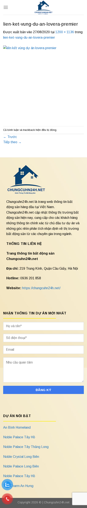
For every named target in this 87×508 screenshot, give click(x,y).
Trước (10, 137)
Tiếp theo (12, 142)
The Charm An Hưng (18, 486)
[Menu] (5, 7)
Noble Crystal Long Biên (21, 456)
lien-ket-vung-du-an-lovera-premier (29, 37)
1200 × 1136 (64, 32)
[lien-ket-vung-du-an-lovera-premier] (43, 83)
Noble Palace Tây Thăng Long (26, 447)
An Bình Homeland (17, 427)
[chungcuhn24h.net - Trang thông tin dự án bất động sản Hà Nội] (43, 7)
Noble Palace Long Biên (21, 466)
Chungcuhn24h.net (56, 502)
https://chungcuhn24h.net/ (41, 288)
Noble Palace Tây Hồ (19, 437)
